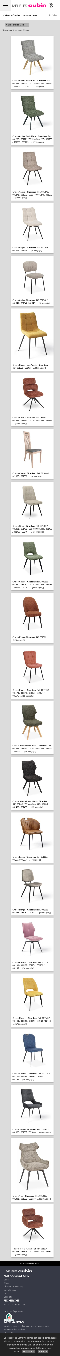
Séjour (7, 15)
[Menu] (5, 5)
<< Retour (53, 15)
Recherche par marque (14, 1304)
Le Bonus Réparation (13, 1311)
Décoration (9, 1296)
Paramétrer (29, 1351)
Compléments (10, 1290)
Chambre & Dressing (13, 1286)
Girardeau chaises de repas (24, 15)
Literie (6, 1293)
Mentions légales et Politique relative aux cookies (26, 1326)
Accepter (43, 1351)
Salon (6, 1279)
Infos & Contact (11, 1333)
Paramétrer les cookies (14, 1329)
